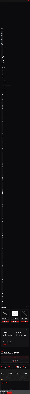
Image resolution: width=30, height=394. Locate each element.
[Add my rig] (26, 1)
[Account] (27, 1)
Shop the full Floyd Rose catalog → (19, 325)
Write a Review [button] (3, 48)
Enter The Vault (4, 344)
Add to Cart (5, 321)
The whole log (27, 354)
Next (28, 306)
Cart (28, 0)
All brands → (2, 379)
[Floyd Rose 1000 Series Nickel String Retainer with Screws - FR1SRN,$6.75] (15, 313)
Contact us (9, 85)
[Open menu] (1, 0)
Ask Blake (7, 85)
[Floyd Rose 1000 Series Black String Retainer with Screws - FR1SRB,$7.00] (24, 313)
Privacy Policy (10, 391)
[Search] (3, 1)
